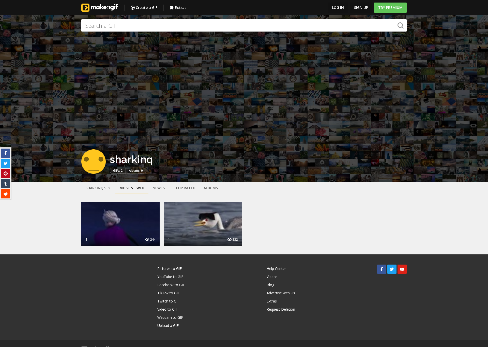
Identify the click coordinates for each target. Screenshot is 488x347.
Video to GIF (167, 309)
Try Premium (390, 7)
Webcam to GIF (170, 317)
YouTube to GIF (170, 276)
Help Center (276, 268)
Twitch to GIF (168, 301)
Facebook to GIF (171, 284)
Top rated (185, 187)
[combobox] (244, 25)
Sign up (361, 7)
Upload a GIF (168, 325)
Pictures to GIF (169, 268)
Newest (159, 187)
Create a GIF (146, 7)
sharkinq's (96, 187)
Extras (180, 7)
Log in (338, 7)
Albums (211, 187)
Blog (270, 284)
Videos (272, 276)
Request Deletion (281, 309)
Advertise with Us (281, 293)
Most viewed (131, 187)
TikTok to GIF (168, 293)
